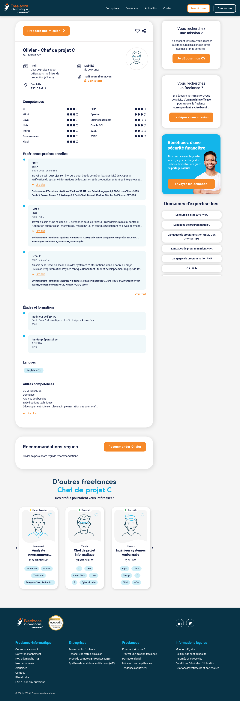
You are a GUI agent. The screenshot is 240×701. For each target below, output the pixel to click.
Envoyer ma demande (191, 184)
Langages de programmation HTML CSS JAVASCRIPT (192, 236)
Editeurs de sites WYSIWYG (192, 214)
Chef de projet (39, 69)
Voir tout (140, 294)
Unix (25, 125)
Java (26, 119)
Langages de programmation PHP (192, 258)
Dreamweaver (31, 136)
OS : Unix (192, 268)
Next (152, 548)
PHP (93, 108)
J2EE (94, 130)
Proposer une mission (44, 31)
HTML (26, 114)
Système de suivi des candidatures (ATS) (92, 663)
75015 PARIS (38, 88)
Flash (26, 141)
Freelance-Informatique (43, 693)
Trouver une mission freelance (139, 653)
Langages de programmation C (191, 224)
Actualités (151, 8)
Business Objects (101, 119)
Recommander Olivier (125, 447)
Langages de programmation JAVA (191, 248)
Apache (95, 114)
